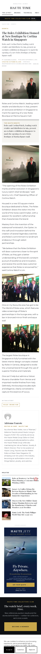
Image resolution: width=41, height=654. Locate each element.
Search (25, 3)
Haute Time (5, 24)
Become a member (20, 626)
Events (13, 24)
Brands (17, 13)
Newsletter (17, 3)
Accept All (9, 649)
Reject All (32, 649)
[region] (20, 653)
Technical (28, 13)
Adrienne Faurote (10, 59)
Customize (20, 649)
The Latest (6, 13)
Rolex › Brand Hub (10, 404)
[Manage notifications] (36, 479)
